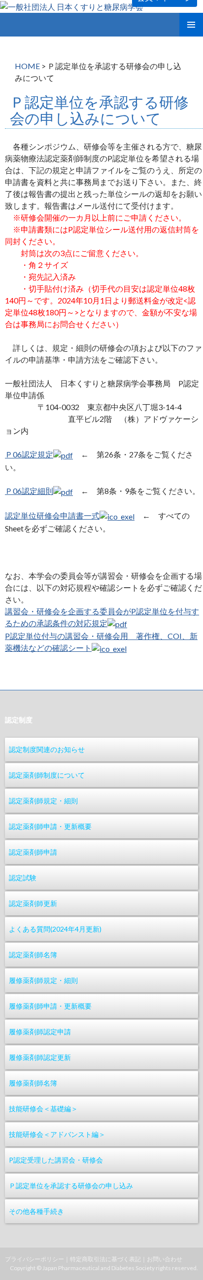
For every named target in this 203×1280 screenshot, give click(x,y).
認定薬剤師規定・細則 (43, 800)
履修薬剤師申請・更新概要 (50, 1006)
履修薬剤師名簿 (33, 1083)
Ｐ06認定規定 (29, 454)
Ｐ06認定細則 (29, 490)
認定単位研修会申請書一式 (52, 515)
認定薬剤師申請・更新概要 (50, 826)
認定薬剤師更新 (33, 903)
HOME (27, 66)
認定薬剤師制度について (47, 775)
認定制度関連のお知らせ (47, 749)
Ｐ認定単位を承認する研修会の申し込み (71, 1185)
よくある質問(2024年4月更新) (55, 929)
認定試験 (22, 877)
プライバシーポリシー (34, 1259)
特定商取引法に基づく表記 (105, 1259)
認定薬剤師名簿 (33, 954)
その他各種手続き (36, 1211)
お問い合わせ (164, 1259)
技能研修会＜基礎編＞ (43, 1108)
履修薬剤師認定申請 (40, 1031)
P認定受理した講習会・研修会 (56, 1160)
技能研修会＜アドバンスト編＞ (57, 1134)
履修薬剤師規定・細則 (43, 980)
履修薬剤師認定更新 (40, 1057)
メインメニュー (191, 25)
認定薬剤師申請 (33, 852)
